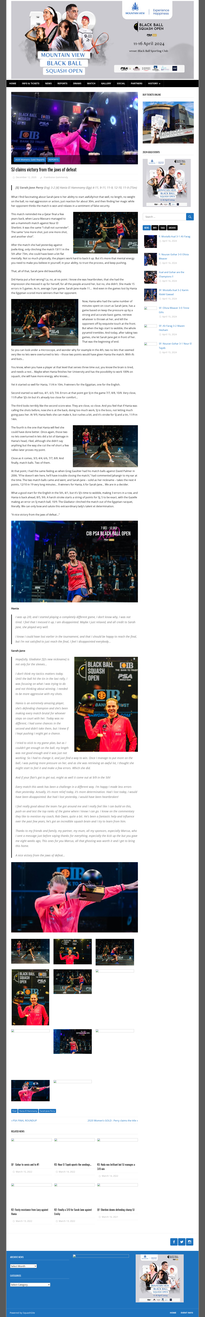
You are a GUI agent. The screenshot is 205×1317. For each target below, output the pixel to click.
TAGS (162, 227)
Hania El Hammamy (28, 1111)
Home (173, 1312)
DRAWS (77, 83)
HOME (12, 83)
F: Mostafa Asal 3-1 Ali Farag (174, 236)
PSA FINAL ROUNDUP (25, 1120)
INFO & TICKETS (30, 83)
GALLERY (106, 83)
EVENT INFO (187, 1312)
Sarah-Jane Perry (47, 1111)
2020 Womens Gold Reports (30, 159)
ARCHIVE (172, 227)
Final (14, 1111)
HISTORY (153, 83)
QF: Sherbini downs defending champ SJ (116, 1210)
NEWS (48, 83)
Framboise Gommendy (56, 177)
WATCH (91, 83)
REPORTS (62, 83)
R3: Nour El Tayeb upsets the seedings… (72, 1164)
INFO (155, 227)
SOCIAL (121, 83)
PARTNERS (136, 83)
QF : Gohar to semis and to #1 (25, 1164)
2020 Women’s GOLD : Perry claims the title (112, 1120)
